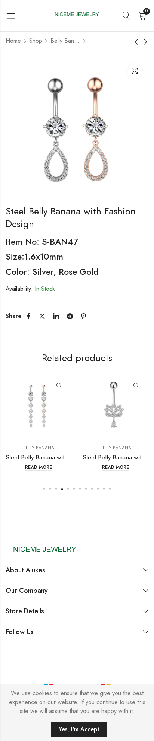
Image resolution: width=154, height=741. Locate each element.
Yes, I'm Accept (79, 729)
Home (13, 40)
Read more (18, 467)
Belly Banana (65, 40)
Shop (35, 40)
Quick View (40, 386)
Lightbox (134, 71)
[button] (44, 489)
